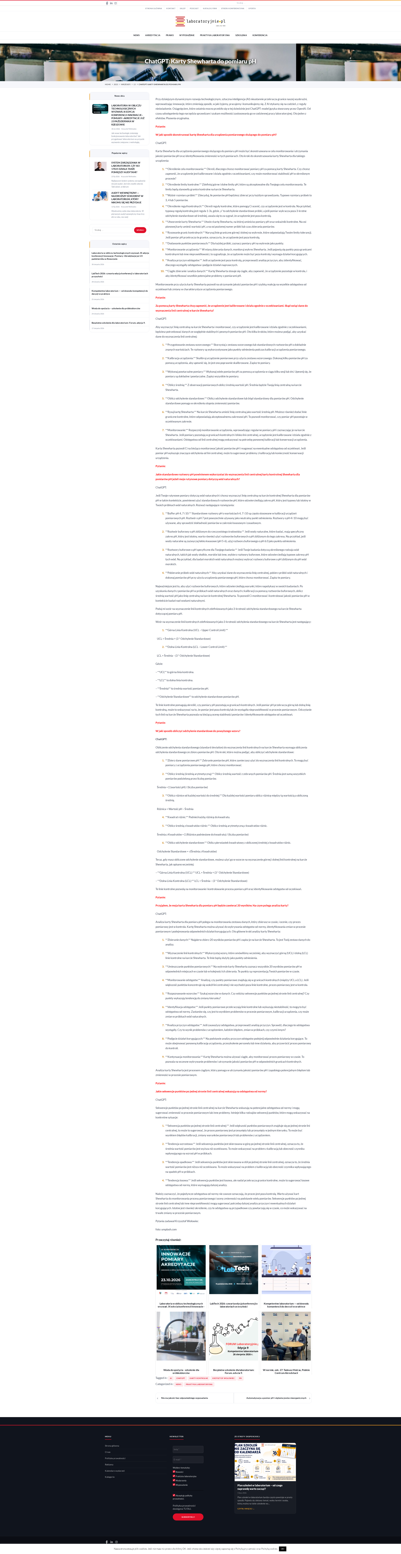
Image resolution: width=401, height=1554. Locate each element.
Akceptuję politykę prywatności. (182, 1497)
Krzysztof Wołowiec (223, 1378)
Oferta (252, 8)
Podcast (194, 8)
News (178, 1384)
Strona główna (153, 8)
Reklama (109, 1464)
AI (171, 1378)
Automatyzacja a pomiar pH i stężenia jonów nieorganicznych (276, 1398)
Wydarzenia (180, 1480)
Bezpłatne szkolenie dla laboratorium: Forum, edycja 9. (118, 323)
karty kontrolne (199, 1378)
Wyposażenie (181, 1485)
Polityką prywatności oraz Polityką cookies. (256, 1548)
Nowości (179, 1472)
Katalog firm (210, 8)
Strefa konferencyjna (232, 8)
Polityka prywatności (115, 1458)
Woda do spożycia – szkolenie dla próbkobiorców (116, 308)
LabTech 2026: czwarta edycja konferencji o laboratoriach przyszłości (120, 275)
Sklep (183, 8)
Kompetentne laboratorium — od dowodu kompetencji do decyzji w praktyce (120, 292)
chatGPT (180, 1378)
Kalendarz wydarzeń (115, 1471)
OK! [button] (282, 1549)
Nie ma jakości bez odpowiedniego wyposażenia (184, 1398)
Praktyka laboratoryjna (199, 1384)
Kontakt (171, 8)
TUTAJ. (187, 1508)
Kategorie (110, 1477)
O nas (107, 1452)
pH (240, 1378)
